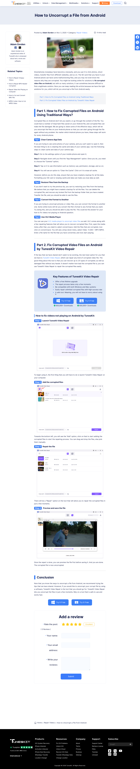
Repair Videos (82, 33)
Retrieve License (97, 746)
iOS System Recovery (42, 743)
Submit (71, 676)
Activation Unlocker (41, 749)
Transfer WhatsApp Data (64, 755)
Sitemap (78, 755)
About (78, 743)
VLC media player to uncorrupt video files (64, 221)
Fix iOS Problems (62, 743)
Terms (78, 746)
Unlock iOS (60, 746)
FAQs (94, 749)
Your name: (51, 635)
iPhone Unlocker (40, 746)
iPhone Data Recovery (42, 752)
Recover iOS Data (62, 752)
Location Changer (41, 758)
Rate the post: (50, 624)
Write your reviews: (52, 662)
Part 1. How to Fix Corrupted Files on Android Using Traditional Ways (66, 97)
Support (95, 3)
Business (79, 752)
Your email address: (52, 648)
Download (117, 3)
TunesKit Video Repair (51, 258)
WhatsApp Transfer (41, 755)
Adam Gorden (48, 33)
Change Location (62, 758)
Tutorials (95, 752)
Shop (106, 3)
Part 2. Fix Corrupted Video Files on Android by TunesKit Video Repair (67, 100)
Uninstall (95, 755)
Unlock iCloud (60, 749)
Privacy (78, 749)
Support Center (97, 743)
